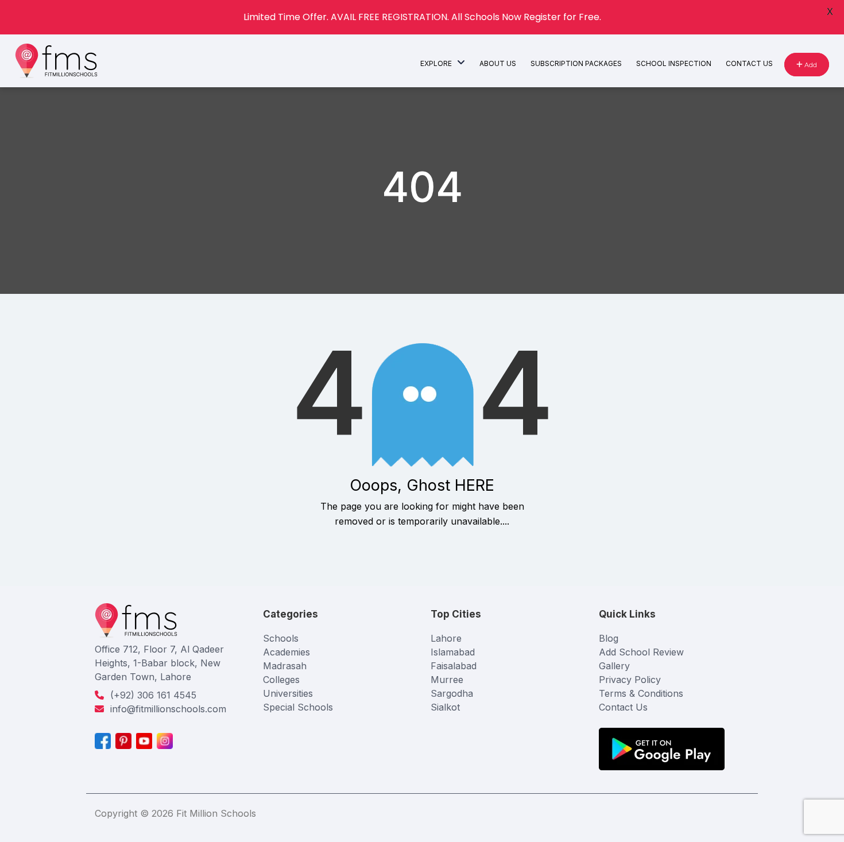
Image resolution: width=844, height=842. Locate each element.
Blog (608, 638)
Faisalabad (454, 666)
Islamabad (453, 652)
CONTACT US (749, 63)
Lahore (446, 638)
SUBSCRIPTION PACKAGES (576, 63)
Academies (286, 652)
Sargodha (452, 693)
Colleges (281, 679)
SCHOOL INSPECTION (673, 63)
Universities (288, 693)
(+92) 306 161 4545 (153, 695)
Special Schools (298, 707)
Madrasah (285, 666)
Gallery (614, 666)
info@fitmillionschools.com (168, 709)
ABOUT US (497, 63)
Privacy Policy (630, 679)
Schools (281, 638)
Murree (447, 679)
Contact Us (623, 707)
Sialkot (445, 707)
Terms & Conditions (641, 693)
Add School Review (641, 652)
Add (810, 64)
